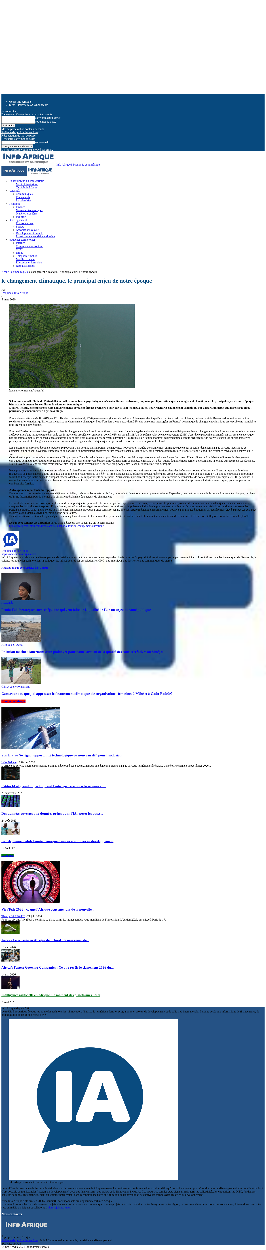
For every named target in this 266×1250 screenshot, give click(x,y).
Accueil (5, 271)
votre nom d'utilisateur (47, 117)
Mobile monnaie (25, 259)
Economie (14, 203)
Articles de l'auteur (36, 567)
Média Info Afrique (20, 101)
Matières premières (26, 213)
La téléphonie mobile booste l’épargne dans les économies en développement (57, 841)
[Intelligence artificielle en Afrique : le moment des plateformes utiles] (10, 987)
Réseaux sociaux (25, 265)
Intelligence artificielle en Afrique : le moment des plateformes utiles (50, 995)
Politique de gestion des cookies (19, 132)
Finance (20, 207)
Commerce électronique (29, 246)
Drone (19, 252)
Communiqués (24, 193)
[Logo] (14, 174)
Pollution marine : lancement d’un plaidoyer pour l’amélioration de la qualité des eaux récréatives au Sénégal (82, 652)
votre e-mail (41, 142)
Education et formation (29, 262)
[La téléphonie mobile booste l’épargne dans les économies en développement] (10, 834)
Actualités (14, 190)
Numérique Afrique (13, 701)
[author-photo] (10, 547)
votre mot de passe (45, 121)
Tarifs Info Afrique (26, 187)
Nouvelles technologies (29, 210)
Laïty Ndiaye (8, 762)
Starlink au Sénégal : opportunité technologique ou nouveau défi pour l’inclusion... (62, 755)
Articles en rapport (13, 567)
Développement (18, 220)
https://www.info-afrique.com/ (18, 554)
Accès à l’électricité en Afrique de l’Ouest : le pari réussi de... (45, 940)
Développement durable (29, 233)
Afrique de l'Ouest (11, 644)
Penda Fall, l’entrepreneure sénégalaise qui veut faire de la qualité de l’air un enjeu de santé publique (76, 610)
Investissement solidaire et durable (35, 236)
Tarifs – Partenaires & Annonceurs (28, 104)
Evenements (23, 197)
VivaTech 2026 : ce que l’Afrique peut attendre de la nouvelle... (47, 909)
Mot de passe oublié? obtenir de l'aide (22, 129)
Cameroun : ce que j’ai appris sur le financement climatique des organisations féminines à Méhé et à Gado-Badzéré (86, 694)
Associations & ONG (28, 229)
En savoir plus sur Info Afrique (26, 180)
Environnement (24, 223)
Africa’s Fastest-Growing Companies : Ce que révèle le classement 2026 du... (57, 967)
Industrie (21, 216)
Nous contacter (11, 1214)
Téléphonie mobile (26, 255)
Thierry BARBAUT (13, 916)
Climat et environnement (15, 686)
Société (20, 226)
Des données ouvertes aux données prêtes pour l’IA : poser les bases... (52, 813)
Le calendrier (23, 200)
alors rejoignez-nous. (59, 1207)
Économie (7, 855)
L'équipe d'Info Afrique (14, 292)
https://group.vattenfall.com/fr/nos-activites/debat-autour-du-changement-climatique (56, 525)
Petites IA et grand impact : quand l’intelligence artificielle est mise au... (53, 786)
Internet (20, 242)
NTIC (19, 249)
